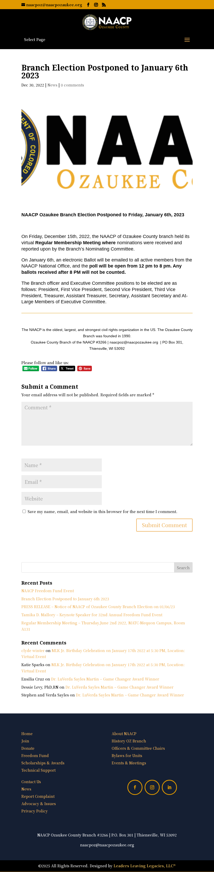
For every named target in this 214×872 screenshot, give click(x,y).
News (52, 85)
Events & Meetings (129, 762)
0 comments (72, 85)
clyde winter (33, 650)
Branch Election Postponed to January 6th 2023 (65, 598)
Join (25, 740)
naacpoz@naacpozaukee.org (107, 844)
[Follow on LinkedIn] (169, 787)
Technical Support (38, 770)
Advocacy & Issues (38, 803)
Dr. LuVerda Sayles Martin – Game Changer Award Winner (105, 679)
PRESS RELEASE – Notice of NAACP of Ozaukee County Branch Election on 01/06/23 (98, 606)
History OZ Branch (129, 740)
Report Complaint (38, 796)
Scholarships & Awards (42, 762)
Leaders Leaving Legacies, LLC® (145, 865)
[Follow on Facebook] (134, 787)
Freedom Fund (35, 755)
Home (27, 733)
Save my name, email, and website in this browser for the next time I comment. (102, 511)
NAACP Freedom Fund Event (47, 590)
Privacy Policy (34, 810)
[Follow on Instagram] (152, 787)
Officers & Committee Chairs (138, 748)
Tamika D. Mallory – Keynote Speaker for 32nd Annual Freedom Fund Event (91, 614)
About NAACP (124, 733)
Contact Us (31, 781)
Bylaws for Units (127, 755)
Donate (27, 748)
